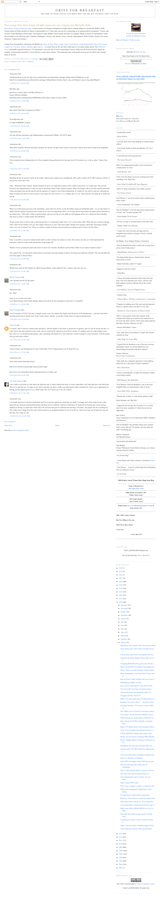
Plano (56, 44)
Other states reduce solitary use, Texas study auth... (137, 801)
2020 (121, 581)
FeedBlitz (143, 63)
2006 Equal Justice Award (135, 488)
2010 (121, 844)
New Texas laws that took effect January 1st (134, 774)
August (123, 618)
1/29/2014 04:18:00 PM (19, 200)
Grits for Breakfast (80, 10)
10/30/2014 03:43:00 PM (20, 416)
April (123, 632)
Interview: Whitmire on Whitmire (131, 758)
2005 (121, 861)
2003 (121, 868)
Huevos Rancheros (144, 555)
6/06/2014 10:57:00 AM (19, 393)
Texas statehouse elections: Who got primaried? (136, 829)
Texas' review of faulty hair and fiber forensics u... (137, 730)
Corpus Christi (63, 44)
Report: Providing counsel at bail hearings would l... (137, 727)
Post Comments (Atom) (21, 430)
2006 (121, 857)
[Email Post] (40, 59)
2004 (121, 864)
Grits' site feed (140, 52)
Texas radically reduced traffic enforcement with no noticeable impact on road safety (135, 77)
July (122, 622)
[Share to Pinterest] (52, 59)
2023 (121, 571)
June (122, 625)
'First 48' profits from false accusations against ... (136, 689)
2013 (121, 833)
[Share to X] (48, 59)
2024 (121, 568)
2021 (121, 578)
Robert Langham (15, 277)
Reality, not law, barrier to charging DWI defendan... (138, 737)
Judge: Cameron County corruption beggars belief (136, 825)
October (124, 612)
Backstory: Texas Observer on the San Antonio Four (137, 798)
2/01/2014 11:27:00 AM (19, 352)
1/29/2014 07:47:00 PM (19, 271)
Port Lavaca (103, 44)
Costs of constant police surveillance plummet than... (137, 755)
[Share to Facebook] (50, 59)
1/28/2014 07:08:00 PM (19, 83)
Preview (128, 63)
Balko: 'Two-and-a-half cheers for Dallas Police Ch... (138, 699)
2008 (121, 850)
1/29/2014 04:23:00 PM (19, 230)
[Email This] (43, 59)
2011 (121, 840)
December (124, 605)
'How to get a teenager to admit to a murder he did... (137, 786)
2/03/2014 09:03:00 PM (19, 375)
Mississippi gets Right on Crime (130, 682)
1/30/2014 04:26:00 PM (19, 319)
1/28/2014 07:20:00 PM (19, 113)
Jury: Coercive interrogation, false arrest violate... (136, 686)
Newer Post (8, 425)
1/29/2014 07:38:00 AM (19, 126)
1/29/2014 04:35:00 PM (19, 259)
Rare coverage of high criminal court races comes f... (138, 679)
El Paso (50, 44)
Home (57, 425)
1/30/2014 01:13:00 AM (19, 284)
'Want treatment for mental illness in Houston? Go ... (137, 718)
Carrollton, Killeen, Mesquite (23, 47)
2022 (121, 575)
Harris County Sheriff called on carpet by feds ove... (137, 770)
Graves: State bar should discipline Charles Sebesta (137, 670)
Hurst (96, 44)
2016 (121, 595)
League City (8, 47)
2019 (121, 585)
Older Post (106, 425)
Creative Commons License (146, 884)
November (124, 608)
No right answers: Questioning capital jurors (135, 795)
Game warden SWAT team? (129, 783)
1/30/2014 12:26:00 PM (19, 304)
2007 (121, 854)
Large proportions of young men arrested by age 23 (137, 805)
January (123, 642)
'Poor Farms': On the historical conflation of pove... (137, 714)
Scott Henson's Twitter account (129, 40)
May (122, 629)
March (123, 636)
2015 (121, 598)
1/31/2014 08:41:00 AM (19, 340)
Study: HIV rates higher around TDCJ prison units (137, 761)
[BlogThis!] (46, 59)
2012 (121, 837)
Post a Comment (9, 421)
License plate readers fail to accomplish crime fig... (137, 654)
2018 (121, 588)
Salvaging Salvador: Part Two (130, 695)
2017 (121, 592)
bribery (14, 61)
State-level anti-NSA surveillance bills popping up (137, 667)
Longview (39, 47)
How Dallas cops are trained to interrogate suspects (137, 711)
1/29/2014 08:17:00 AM (19, 138)
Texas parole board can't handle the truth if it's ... (136, 692)
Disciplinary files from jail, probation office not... (136, 746)
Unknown (13, 325)
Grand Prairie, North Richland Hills (81, 44)
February (124, 639)
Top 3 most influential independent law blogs (140, 506)
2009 (121, 847)
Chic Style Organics (16, 381)
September (124, 615)
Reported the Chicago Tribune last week (17, 28)
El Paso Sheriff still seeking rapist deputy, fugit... (136, 733)
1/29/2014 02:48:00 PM (19, 151)
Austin (45, 44)
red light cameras (26, 61)
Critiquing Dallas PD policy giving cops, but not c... (137, 663)
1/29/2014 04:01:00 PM (19, 169)
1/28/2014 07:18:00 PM (19, 101)
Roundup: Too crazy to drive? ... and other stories (136, 702)
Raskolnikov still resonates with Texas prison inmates (138, 645)
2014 (121, 602)
